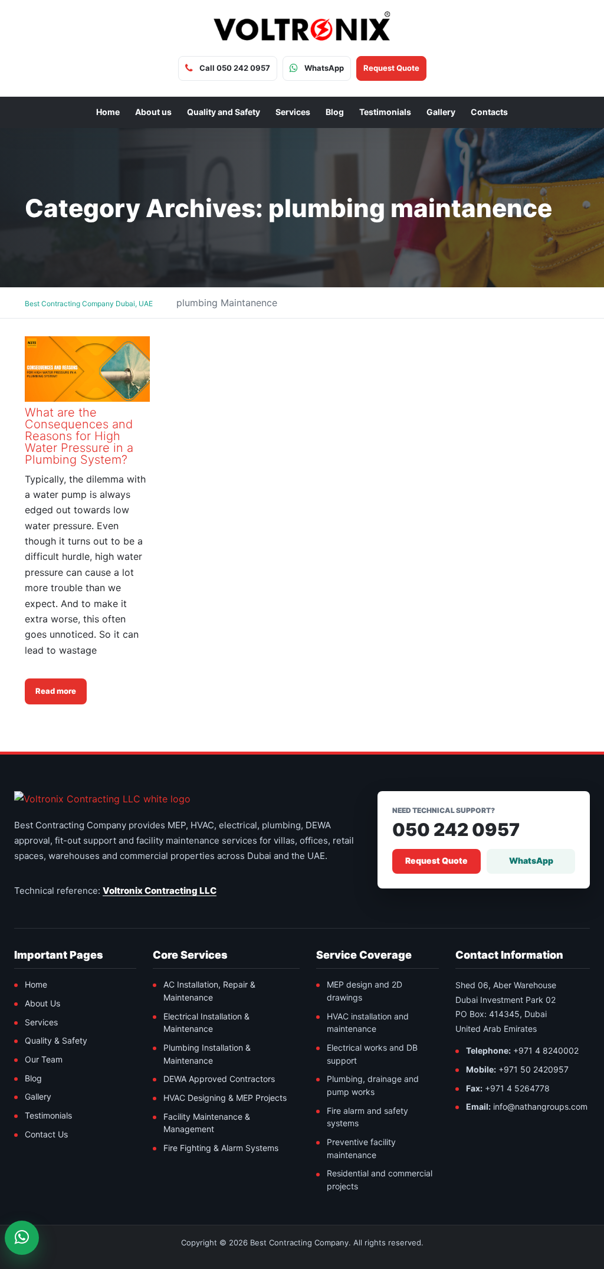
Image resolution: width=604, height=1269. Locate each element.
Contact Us (46, 1134)
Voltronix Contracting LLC (159, 890)
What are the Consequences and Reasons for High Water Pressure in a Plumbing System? (79, 436)
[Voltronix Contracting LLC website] (102, 798)
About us (153, 112)
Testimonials (385, 112)
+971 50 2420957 (533, 1069)
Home (108, 112)
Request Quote (436, 860)
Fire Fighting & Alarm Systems (220, 1148)
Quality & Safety (56, 1040)
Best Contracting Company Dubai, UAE (89, 303)
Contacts (489, 112)
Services (292, 112)
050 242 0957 (456, 830)
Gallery (440, 112)
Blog (335, 112)
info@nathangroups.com (540, 1106)
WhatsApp (531, 860)
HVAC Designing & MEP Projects (225, 1098)
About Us (42, 1003)
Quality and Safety (223, 112)
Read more (55, 691)
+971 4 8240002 (546, 1050)
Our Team (44, 1059)
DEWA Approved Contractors (219, 1079)
